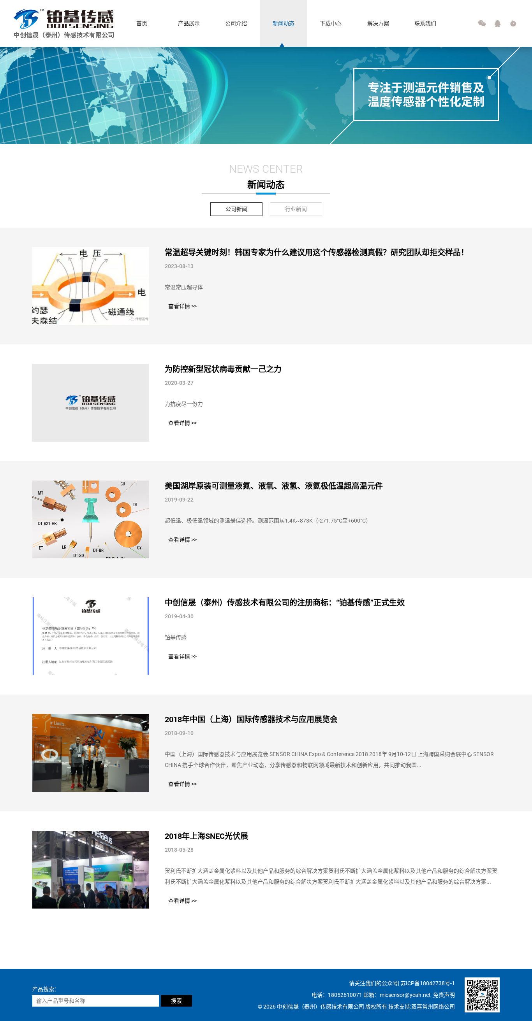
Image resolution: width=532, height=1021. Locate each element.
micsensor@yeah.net (406, 995)
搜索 (176, 1001)
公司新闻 (236, 209)
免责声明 (444, 995)
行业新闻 (296, 209)
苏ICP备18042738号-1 (427, 983)
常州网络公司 (438, 1006)
